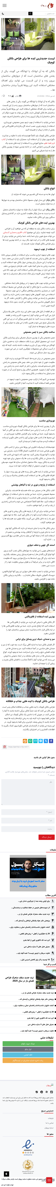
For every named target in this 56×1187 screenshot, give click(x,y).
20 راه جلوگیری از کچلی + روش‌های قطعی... (34, 933)
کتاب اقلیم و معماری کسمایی (15, 232)
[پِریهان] (43, 5)
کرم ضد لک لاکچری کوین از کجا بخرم (36, 940)
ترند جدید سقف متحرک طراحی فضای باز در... (33, 914)
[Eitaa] (51, 1092)
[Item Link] (46, 979)
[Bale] (37, 1092)
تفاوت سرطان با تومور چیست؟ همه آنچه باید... (33, 953)
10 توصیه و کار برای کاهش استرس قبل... (35, 959)
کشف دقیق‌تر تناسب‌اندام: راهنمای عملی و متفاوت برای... (29, 927)
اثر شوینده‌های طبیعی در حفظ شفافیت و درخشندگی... (30, 907)
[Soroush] (41, 1092)
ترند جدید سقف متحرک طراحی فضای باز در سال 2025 (19, 979)
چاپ (17, 96)
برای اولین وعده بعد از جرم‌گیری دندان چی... (34, 901)
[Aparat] (46, 1092)
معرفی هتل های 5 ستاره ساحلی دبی (37, 946)
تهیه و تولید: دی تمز (7, 1185)
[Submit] (30, 13)
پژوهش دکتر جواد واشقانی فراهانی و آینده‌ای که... (32, 920)
